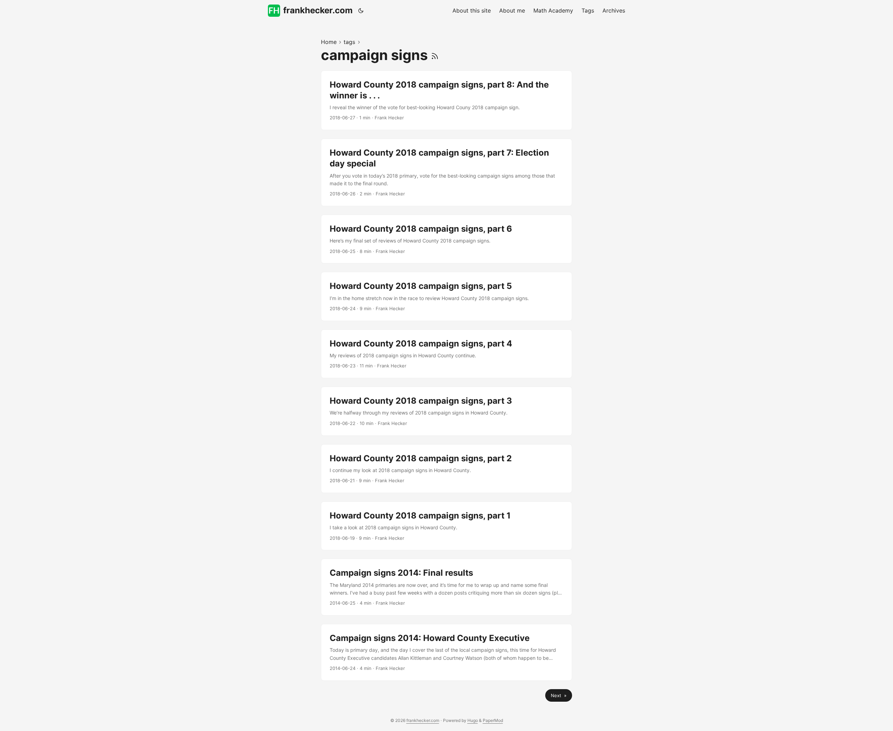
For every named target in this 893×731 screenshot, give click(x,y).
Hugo (472, 720)
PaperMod (493, 720)
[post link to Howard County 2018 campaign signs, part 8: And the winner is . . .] (446, 100)
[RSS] (435, 55)
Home (329, 41)
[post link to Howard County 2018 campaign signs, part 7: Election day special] (446, 172)
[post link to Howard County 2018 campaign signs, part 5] (446, 296)
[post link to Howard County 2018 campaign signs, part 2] (446, 469)
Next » (558, 695)
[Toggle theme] (361, 10)
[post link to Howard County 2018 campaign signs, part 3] (446, 411)
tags (349, 41)
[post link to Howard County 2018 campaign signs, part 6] (446, 239)
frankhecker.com (318, 10)
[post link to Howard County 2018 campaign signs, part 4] (446, 354)
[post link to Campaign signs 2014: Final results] (446, 587)
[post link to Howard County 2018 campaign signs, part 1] (446, 526)
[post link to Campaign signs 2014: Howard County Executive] (446, 652)
